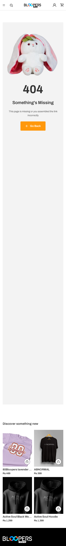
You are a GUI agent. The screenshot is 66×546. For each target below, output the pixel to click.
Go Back (35, 125)
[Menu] (4, 5)
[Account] (54, 5)
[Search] (11, 5)
